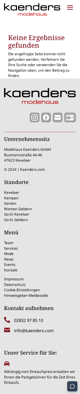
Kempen (11, 198)
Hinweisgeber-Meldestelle (26, 295)
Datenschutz (15, 284)
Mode (9, 253)
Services (11, 248)
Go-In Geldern (16, 219)
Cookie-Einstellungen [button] (22, 289)
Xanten (10, 203)
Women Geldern (18, 208)
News (8, 259)
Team (8, 242)
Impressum (14, 279)
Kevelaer (11, 192)
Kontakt (10, 270)
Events (9, 264)
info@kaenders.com (34, 330)
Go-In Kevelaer (16, 214)
